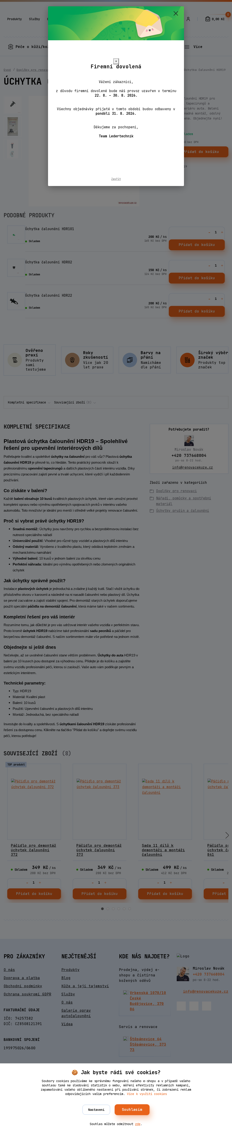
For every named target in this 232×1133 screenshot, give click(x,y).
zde (137, 1124)
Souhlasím (132, 1109)
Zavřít (116, 179)
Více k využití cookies (147, 1094)
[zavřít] (175, 13)
